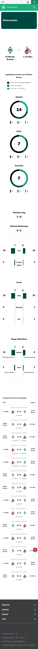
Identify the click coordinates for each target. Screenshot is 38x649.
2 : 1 (19, 462)
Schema (20, 415)
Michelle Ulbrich (8, 357)
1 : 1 (19, 424)
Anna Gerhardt (29, 372)
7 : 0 (19, 551)
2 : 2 (19, 563)
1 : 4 (19, 450)
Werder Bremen (33, 411)
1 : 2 (19, 437)
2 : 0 (19, 500)
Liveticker (23, 440)
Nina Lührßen (9, 372)
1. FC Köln (5, 411)
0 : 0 (19, 525)
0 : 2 (19, 538)
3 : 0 (19, 412)
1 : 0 (19, 488)
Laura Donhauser (30, 357)
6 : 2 (19, 576)
